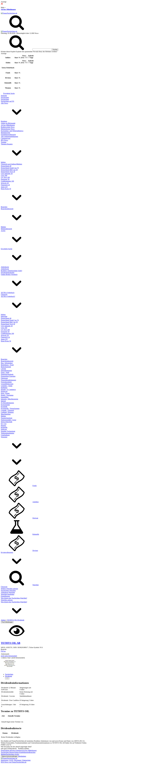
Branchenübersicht (7, 209)
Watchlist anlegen (7, 600)
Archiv (3, 231)
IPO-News (4, 140)
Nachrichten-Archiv (12, 754)
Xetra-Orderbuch (17, 750)
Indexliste (4, 316)
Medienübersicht (6, 229)
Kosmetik (4, 406)
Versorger (4, 437)
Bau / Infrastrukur (7, 363)
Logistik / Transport (7, 410)
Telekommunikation (7, 433)
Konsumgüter (5, 405)
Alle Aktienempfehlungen (9, 136)
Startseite (4, 96)
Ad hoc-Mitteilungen (8, 9)
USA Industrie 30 (7, 173)
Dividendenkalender (7, 272)
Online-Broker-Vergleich (9, 274)
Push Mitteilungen (7, 622)
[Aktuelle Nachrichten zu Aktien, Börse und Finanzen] (9, 13)
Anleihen (35, 502)
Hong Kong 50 (6, 189)
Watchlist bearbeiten (7, 594)
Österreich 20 (5, 185)
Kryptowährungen (7, 552)
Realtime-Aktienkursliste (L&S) (11, 271)
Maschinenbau (6, 414)
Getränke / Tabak (6, 386)
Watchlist (35, 585)
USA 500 (4, 175)
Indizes (3, 162)
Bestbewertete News (8, 127)
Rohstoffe (4, 427)
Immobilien (4, 397)
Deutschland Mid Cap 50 (9, 170)
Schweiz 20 (5, 183)
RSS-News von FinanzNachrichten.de (13, 762)
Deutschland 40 (6, 166)
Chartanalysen (5, 138)
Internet (3, 401)
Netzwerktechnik (6, 422)
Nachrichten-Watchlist (8, 590)
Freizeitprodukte (6, 382)
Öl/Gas (3, 651)
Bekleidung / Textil (7, 365)
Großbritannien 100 (7, 181)
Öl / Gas (3, 424)
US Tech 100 (5, 177)
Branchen (4, 207)
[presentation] (6, 678)
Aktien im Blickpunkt (8, 123)
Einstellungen (5, 596)
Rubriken (4, 121)
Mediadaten (22, 756)
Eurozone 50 (5, 179)
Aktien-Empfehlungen (21, 752)
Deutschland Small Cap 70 (10, 168)
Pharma (3, 425)
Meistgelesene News (8, 129)
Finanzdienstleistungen (8, 380)
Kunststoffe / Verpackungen (10, 408)
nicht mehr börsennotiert (9, 656)
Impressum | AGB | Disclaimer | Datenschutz (16, 760)
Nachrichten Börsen (7, 752)
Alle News (4, 103)
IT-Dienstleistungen (7, 403)
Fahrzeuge (4, 378)
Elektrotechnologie (7, 374)
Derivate (35, 518)
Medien (3, 227)
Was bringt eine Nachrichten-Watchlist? (14, 598)
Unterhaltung (5, 435)
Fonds (34, 486)
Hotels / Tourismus (7, 395)
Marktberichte (5, 133)
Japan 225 (4, 187)
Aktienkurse (5, 267)
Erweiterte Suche (9, 93)
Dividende (8, 676)
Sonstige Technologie (8, 431)
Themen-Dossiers (7, 144)
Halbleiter (4, 388)
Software (4, 429)
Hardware (4, 391)
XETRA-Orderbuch (7, 293)
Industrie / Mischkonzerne (9, 399)
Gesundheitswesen (7, 384)
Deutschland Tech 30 (8, 172)
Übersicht (4, 294)
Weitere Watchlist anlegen (9, 589)
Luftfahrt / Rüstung (7, 412)
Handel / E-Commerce (8, 389)
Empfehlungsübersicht (8, 134)
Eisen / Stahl (5, 372)
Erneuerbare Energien (8, 376)
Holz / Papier (5, 393)
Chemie (3, 369)
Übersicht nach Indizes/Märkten (11, 164)
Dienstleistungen (6, 370)
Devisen (35, 550)
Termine (3, 142)
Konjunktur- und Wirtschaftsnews (12, 131)
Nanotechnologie (6, 418)
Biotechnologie (6, 367)
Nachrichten (5, 97)
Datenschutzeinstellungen (9, 756)
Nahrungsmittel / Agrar (8, 420)
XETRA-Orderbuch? (8, 296)
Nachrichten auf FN (7, 101)
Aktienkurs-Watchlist (8, 592)
